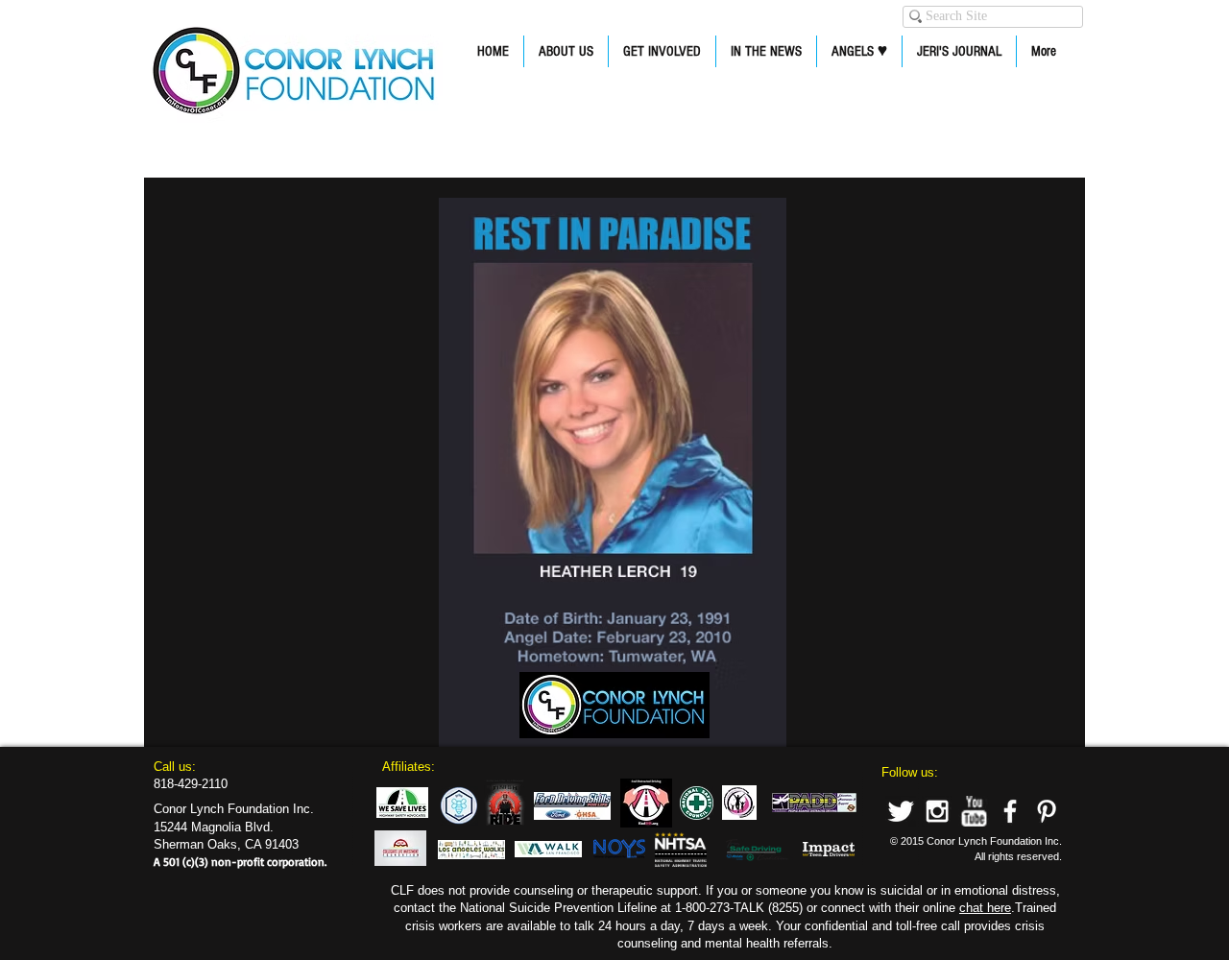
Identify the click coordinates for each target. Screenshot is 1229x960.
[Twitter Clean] (900, 811)
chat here (985, 907)
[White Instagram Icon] (937, 811)
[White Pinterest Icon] (1046, 811)
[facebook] (1010, 811)
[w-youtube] (973, 811)
